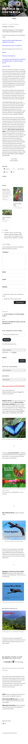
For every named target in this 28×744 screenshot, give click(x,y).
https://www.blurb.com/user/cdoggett (12, 392)
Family (6, 230)
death (11, 232)
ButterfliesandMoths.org (9, 699)
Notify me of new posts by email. (12, 299)
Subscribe (6, 339)
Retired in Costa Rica (11, 10)
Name (4, 272)
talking (20, 237)
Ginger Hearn (13, 234)
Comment (5, 252)
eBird (4, 694)
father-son (17, 232)
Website (4, 287)
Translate (13, 352)
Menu (14, 18)
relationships (13, 237)
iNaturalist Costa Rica (8, 705)
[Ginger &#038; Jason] (7, 193)
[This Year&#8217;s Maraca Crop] (7, 212)
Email (4, 279)
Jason (6, 237)
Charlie (16, 24)
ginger (6, 234)
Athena (6, 232)
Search (4, 357)
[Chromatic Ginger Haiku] (18, 194)
